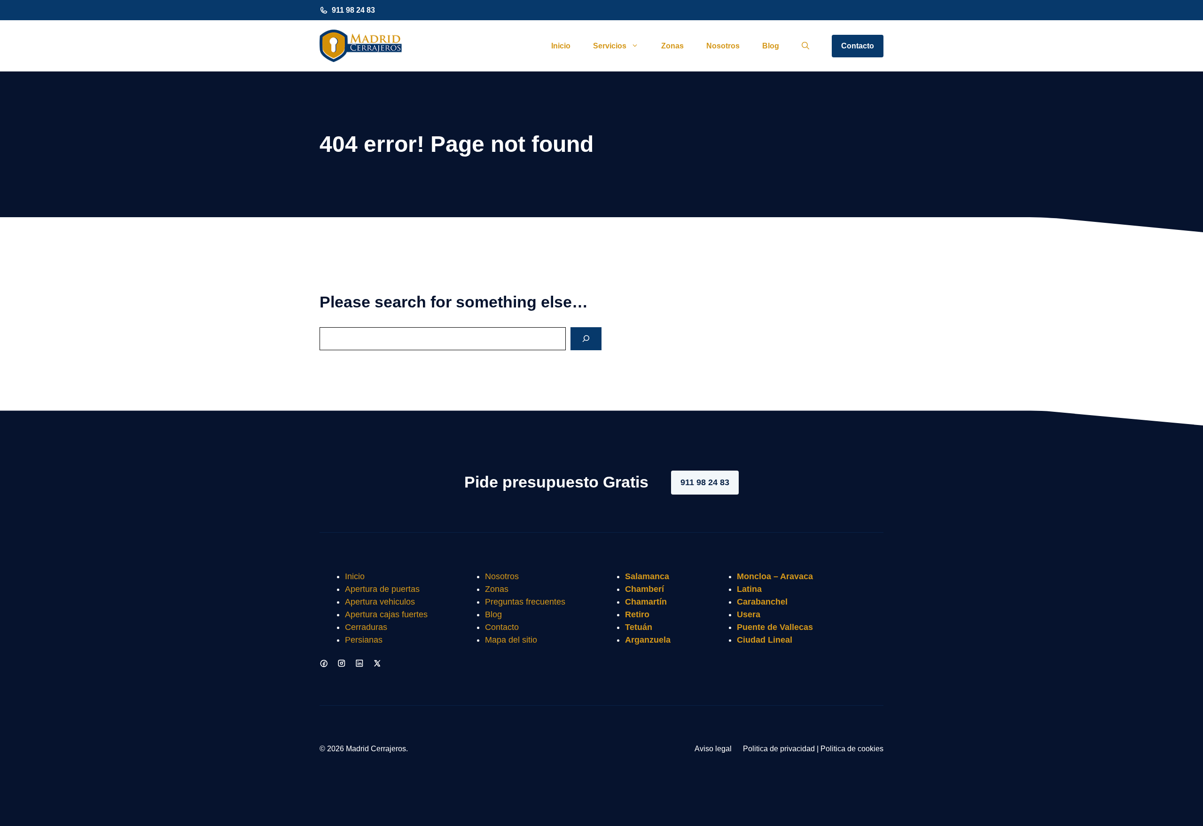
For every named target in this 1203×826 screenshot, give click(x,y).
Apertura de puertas (382, 589)
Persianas (364, 640)
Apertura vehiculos (380, 601)
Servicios (609, 46)
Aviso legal (713, 749)
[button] (805, 46)
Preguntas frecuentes (525, 601)
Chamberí (644, 589)
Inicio (560, 46)
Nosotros (723, 46)
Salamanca (647, 576)
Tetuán (638, 627)
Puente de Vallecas (775, 627)
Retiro (637, 614)
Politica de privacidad (779, 749)
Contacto (857, 46)
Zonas (672, 46)
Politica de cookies (851, 749)
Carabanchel (762, 601)
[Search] (586, 338)
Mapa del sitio (511, 640)
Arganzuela (648, 640)
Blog (770, 46)
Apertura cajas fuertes (386, 614)
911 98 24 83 (353, 10)
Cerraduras (366, 627)
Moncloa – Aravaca (775, 576)
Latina (749, 589)
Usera (748, 614)
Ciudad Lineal (764, 640)
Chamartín (646, 601)
